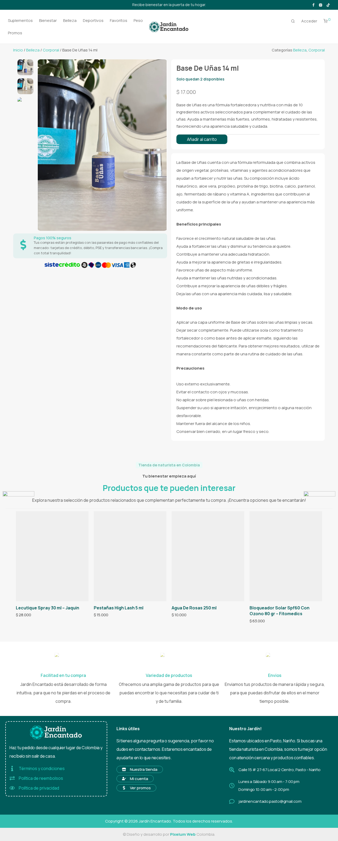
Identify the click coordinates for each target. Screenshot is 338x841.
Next (160, 145)
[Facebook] (313, 4)
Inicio (18, 50)
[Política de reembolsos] (12, 778)
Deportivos (93, 20)
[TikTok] (328, 4)
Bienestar (48, 20)
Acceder (309, 21)
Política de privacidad (39, 788)
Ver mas (21, 615)
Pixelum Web (183, 834)
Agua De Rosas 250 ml (194, 608)
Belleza (70, 20)
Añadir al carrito (202, 139)
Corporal (51, 50)
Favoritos (118, 20)
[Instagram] (320, 4)
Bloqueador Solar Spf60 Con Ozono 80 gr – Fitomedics (279, 611)
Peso (138, 20)
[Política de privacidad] (12, 788)
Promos (15, 33)
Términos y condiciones (42, 768)
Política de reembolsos (41, 778)
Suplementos (20, 20)
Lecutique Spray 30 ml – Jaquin (47, 608)
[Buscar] (293, 21)
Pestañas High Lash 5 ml (118, 608)
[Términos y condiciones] (12, 768)
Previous (43, 145)
